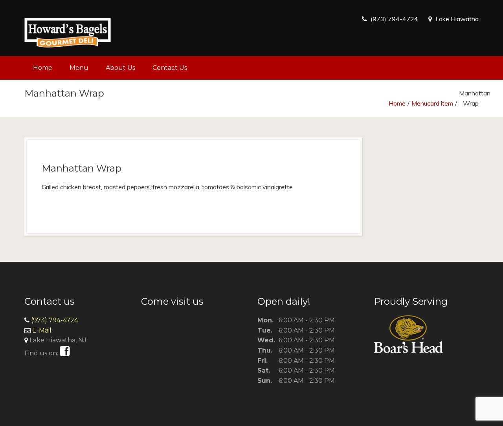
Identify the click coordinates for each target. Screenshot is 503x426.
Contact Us (169, 67)
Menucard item (432, 103)
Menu (79, 67)
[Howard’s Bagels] (67, 28)
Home (42, 67)
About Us (120, 67)
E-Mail (41, 330)
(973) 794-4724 (394, 19)
